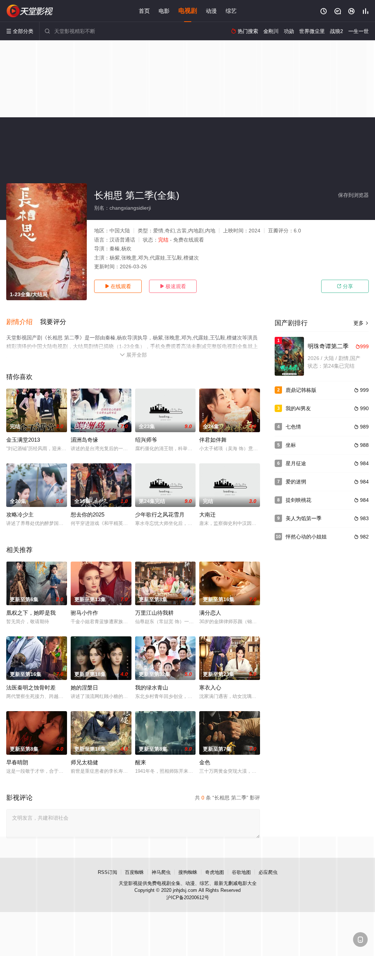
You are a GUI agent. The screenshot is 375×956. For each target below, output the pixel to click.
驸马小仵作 (84, 613)
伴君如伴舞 (213, 440)
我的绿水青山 (151, 687)
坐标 (291, 445)
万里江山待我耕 (154, 613)
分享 (345, 286)
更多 (361, 323)
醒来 (140, 762)
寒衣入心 (210, 687)
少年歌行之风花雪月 (160, 514)
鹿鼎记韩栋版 (301, 390)
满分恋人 (210, 613)
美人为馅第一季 (304, 518)
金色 (204, 762)
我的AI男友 (298, 408)
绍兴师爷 (146, 440)
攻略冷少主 (20, 514)
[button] (23, 322)
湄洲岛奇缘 (84, 440)
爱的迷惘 (296, 482)
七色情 (293, 427)
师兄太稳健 (84, 762)
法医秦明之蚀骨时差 (31, 687)
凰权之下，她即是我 (31, 613)
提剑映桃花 (298, 500)
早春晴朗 (17, 762)
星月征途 (296, 463)
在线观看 (118, 286)
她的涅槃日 (84, 687)
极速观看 (173, 286)
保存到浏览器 (353, 195)
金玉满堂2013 (23, 440)
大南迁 (207, 514)
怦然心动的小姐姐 (306, 537)
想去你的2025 (87, 514)
